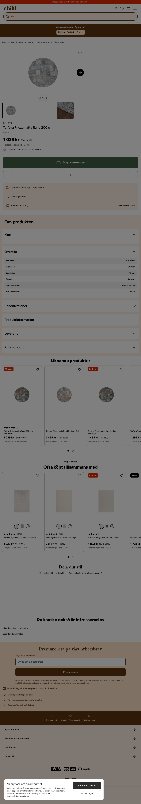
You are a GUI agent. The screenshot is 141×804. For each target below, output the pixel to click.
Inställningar (87, 793)
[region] (54, 789)
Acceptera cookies (87, 785)
